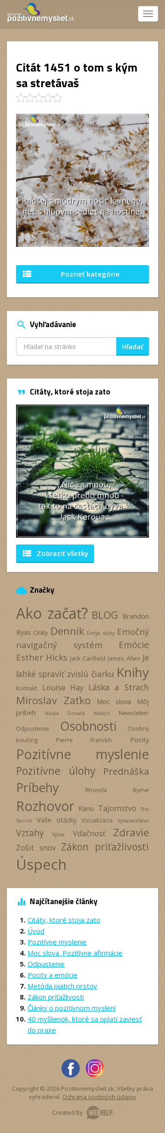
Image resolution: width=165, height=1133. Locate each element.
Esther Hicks (41, 657)
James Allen (124, 658)
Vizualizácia (97, 820)
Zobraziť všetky (55, 553)
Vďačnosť (89, 833)
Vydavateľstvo (133, 820)
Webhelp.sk (100, 1112)
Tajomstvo (117, 808)
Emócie (134, 645)
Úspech (41, 864)
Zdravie (131, 832)
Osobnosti (88, 726)
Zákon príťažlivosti (105, 846)
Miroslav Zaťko (53, 700)
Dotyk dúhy (100, 633)
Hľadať (132, 346)
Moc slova (114, 701)
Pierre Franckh (84, 740)
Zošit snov (36, 848)
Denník (67, 631)
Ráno (86, 808)
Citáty (40, 632)
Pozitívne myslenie (82, 754)
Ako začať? (52, 613)
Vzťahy (30, 833)
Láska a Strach (118, 687)
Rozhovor (45, 806)
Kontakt (26, 688)
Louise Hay (63, 688)
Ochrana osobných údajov (99, 1097)
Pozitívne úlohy (56, 770)
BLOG (105, 615)
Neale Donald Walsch (77, 713)
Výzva (58, 834)
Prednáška (126, 771)
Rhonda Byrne (117, 790)
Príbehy (37, 787)
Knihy (132, 672)
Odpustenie (32, 728)
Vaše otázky (56, 819)
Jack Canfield (87, 658)
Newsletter (134, 713)
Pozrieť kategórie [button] (71, 273)
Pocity (139, 739)
